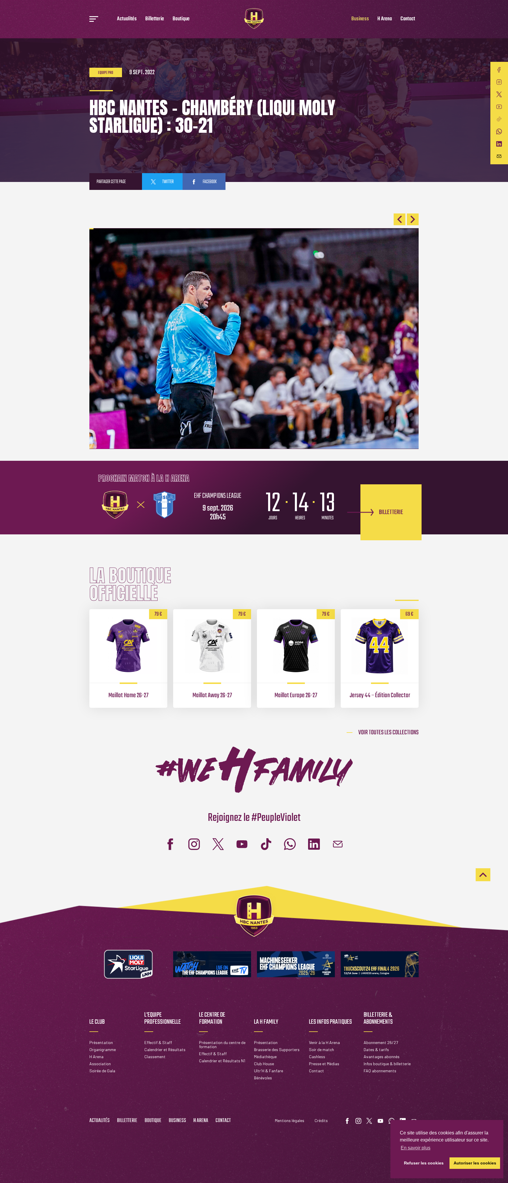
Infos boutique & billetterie (387, 1063)
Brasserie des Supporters (277, 1049)
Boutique (181, 19)
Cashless (317, 1056)
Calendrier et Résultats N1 (222, 1060)
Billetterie (154, 19)
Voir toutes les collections (388, 732)
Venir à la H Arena (324, 1042)
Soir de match (321, 1049)
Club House (264, 1063)
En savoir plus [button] (415, 1147)
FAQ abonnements (380, 1070)
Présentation (101, 1042)
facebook (209, 182)
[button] (399, 219)
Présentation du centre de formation (222, 1044)
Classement (155, 1056)
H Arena (384, 19)
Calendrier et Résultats (165, 1049)
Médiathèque (265, 1056)
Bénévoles (263, 1077)
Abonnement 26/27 (381, 1042)
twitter (168, 182)
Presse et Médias (324, 1063)
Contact (407, 19)
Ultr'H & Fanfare (268, 1070)
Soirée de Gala (102, 1070)
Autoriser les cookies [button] (475, 1163)
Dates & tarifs (376, 1049)
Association (100, 1063)
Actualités (127, 19)
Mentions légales (289, 1120)
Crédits (321, 1120)
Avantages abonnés (382, 1056)
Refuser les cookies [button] (424, 1163)
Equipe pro (105, 72)
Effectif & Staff (158, 1042)
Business (360, 19)
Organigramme (102, 1049)
